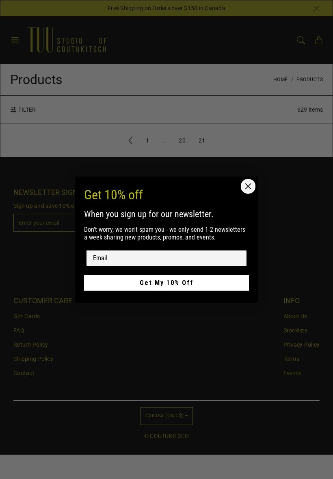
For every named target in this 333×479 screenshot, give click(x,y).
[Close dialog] (248, 186)
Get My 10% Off (166, 283)
